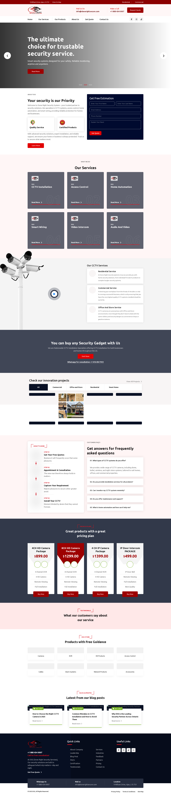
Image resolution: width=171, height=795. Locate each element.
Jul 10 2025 (78, 708)
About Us (75, 19)
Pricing (98, 763)
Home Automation (121, 182)
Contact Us (104, 19)
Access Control (79, 182)
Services (99, 750)
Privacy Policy (115, 791)
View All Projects (133, 381)
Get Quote (89, 19)
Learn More (36, 145)
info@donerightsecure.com (87, 11)
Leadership (74, 753)
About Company (76, 750)
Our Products (60, 19)
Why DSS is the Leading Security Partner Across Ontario (125, 715)
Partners (99, 760)
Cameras (41, 656)
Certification (75, 763)
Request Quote (135, 10)
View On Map (56, 2)
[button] (80, 84)
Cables (41, 672)
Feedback (99, 756)
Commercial (139, 2)
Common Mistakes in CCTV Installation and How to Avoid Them (84, 716)
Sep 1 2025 (39, 708)
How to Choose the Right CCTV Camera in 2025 (46, 715)
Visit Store (85, 356)
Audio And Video (120, 222)
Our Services (43, 19)
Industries (100, 753)
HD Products (100, 656)
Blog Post (74, 756)
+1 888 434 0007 (117, 11)
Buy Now (41, 594)
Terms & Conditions (129, 791)
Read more (37, 721)
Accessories (130, 672)
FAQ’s (72, 760)
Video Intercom (80, 222)
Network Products (100, 672)
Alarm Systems (70, 672)
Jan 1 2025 (118, 708)
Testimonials (75, 767)
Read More (36, 72)
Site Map (140, 791)
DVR (70, 656)
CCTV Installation (42, 182)
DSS (34, 791)
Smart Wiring (39, 222)
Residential (126, 2)
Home (30, 19)
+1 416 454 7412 (97, 362)
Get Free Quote (34, 772)
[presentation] (7, 55)
